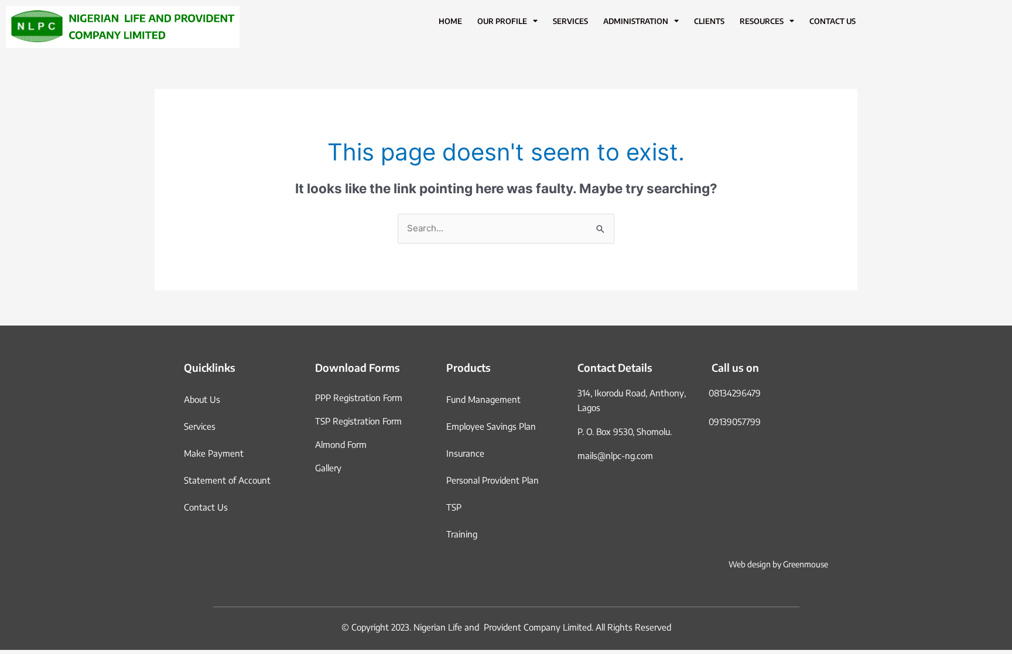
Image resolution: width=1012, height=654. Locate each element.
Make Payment (214, 453)
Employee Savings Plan (491, 426)
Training (461, 534)
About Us (202, 399)
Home (450, 21)
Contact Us (832, 21)
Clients (709, 21)
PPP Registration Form (358, 397)
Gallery (328, 468)
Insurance (465, 453)
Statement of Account (227, 480)
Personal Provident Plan (492, 480)
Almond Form (341, 444)
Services (570, 21)
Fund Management (483, 399)
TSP (453, 507)
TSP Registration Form (358, 421)
